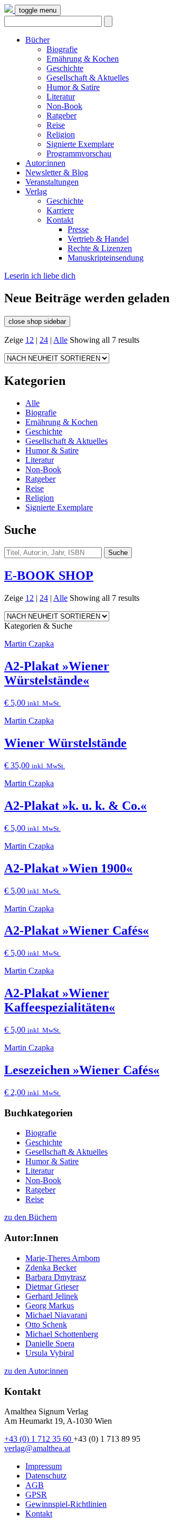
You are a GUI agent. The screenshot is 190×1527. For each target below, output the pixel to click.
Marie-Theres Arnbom (62, 1258)
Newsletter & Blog (56, 172)
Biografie (62, 49)
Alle (60, 339)
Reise (55, 125)
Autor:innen (45, 162)
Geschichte (64, 68)
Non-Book (64, 106)
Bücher (37, 39)
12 (29, 339)
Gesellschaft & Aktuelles (87, 77)
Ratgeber (61, 115)
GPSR (36, 1494)
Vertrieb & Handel (98, 238)
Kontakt (59, 219)
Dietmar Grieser (52, 1286)
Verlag (36, 191)
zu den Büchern (30, 1217)
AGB (34, 1485)
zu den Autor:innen (36, 1370)
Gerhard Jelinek (51, 1296)
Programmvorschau (78, 153)
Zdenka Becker (51, 1267)
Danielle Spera (49, 1343)
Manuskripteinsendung (106, 257)
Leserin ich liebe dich (39, 275)
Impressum (43, 1466)
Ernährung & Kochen (82, 58)
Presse (78, 229)
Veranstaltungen (52, 181)
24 (44, 339)
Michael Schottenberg (61, 1334)
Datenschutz (45, 1475)
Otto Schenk (46, 1324)
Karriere (60, 210)
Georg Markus (49, 1305)
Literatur (60, 96)
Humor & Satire (73, 87)
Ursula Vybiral (49, 1352)
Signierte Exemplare (80, 144)
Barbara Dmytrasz (55, 1277)
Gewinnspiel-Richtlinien (66, 1504)
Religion (60, 134)
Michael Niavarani (56, 1315)
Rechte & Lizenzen (100, 248)
